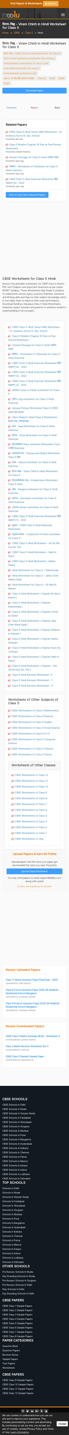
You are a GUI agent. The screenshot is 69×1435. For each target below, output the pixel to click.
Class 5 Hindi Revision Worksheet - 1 (32, 680)
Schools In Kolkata (12, 1231)
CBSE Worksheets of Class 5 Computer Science (32, 741)
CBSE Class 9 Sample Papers (17, 1380)
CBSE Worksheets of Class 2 (31, 827)
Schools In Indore (11, 1253)
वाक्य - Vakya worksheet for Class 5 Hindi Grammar (32, 464)
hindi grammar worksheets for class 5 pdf (26, 63)
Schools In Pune (10, 1218)
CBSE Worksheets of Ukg (29, 838)
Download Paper (34, 90)
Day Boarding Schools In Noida (18, 1276)
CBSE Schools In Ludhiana (16, 1174)
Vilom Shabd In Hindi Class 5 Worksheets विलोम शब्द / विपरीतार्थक (32, 419)
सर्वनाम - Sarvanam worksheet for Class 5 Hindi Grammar (32, 500)
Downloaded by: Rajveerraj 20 (20, 1060)
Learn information (19, 1432)
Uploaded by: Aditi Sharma (18, 983)
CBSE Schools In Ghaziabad (16, 1122)
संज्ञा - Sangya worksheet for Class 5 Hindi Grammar (32, 491)
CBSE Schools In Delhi (14, 1104)
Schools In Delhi (10, 1188)
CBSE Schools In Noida (14, 1109)
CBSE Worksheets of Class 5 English (31, 721)
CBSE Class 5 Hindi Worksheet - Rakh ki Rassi (32, 554)
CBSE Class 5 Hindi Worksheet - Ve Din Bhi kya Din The (34, 545)
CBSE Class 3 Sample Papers (17, 1314)
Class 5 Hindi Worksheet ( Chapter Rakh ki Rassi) (33, 658)
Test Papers (8, 1363)
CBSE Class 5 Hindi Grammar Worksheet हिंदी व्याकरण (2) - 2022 (34, 383)
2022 (6, 83)
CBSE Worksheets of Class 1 (31, 832)
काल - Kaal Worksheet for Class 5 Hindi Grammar (31, 428)
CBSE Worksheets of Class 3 (31, 821)
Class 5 (29, 32)
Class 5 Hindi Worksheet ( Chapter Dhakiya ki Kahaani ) (34, 631)
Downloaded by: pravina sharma (21, 1039)
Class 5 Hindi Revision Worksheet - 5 (32, 685)
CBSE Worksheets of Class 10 (31, 786)
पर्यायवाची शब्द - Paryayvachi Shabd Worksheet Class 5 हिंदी (34, 455)
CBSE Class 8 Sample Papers (17, 1336)
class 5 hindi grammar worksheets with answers (29, 58)
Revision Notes (10, 1354)
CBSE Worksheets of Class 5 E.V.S (30, 733)
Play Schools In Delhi (13, 1289)
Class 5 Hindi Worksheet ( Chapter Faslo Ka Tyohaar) (34, 649)
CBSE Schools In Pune (14, 1135)
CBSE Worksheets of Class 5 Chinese (32, 748)
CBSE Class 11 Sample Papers (17, 1388)
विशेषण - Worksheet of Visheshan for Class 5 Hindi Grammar (32, 168)
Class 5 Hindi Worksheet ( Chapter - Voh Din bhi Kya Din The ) (32, 667)
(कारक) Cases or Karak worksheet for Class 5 (34, 392)
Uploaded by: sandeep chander (21, 997)
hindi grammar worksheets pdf (20, 73)
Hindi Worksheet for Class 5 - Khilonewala (34, 570)
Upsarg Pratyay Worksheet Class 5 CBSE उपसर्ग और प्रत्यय (33, 410)
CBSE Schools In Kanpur (15, 1165)
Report (34, 107)
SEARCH (51, 3)
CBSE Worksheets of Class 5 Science (32, 716)
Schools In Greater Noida (15, 1197)
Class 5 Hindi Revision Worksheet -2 (31, 674)
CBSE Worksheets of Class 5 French (31, 754)
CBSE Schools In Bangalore (16, 1139)
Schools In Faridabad (13, 1201)
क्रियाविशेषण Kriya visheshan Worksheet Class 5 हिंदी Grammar (34, 446)
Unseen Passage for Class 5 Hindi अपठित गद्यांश (34, 157)
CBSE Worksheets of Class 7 (31, 804)
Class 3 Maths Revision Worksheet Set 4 (27, 1046)
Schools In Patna (11, 1240)
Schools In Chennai (12, 1236)
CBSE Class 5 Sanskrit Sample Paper (25, 1056)
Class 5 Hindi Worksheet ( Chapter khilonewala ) (29, 604)
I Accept (62, 1424)
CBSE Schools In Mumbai (15, 1130)
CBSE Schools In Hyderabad (17, 1143)
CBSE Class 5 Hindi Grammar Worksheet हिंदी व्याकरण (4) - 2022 (32, 181)
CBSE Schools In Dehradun (16, 1178)
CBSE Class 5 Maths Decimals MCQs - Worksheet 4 (33, 1036)
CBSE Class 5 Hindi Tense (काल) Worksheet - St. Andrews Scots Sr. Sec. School (34, 133)
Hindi (52, 78)
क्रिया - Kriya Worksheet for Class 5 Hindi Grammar (32, 437)
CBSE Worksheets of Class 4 (31, 815)
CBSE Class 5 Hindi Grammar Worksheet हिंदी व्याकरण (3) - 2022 (34, 374)
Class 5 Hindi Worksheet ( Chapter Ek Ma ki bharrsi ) (34, 595)
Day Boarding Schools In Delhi (18, 1293)
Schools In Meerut (12, 1244)
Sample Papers (10, 1359)
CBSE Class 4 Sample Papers (17, 1319)
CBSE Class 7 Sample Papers (17, 1332)
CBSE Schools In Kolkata (15, 1148)
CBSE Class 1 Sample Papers (17, 1306)
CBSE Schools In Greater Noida (18, 1113)
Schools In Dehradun (13, 1262)
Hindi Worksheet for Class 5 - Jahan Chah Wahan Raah (33, 577)
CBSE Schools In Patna (14, 1156)
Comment (11, 107)
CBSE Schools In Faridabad (16, 1117)
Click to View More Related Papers (27, 194)
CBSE (17, 32)
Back (57, 107)
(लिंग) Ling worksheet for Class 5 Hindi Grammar (31, 401)
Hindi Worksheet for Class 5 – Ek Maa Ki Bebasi (32, 586)
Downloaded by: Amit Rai (17, 1050)
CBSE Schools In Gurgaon (16, 1126)
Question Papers (11, 1350)
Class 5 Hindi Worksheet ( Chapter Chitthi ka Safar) (33, 613)
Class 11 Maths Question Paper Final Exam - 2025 (32, 979)
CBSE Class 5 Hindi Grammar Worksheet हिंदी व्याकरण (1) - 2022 (34, 518)
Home (5, 32)
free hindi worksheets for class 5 (21, 68)
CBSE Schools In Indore (14, 1169)
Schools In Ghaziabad (13, 1205)
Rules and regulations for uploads (35, 886)
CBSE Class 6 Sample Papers (17, 1327)
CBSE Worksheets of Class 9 (31, 792)
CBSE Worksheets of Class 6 (31, 809)
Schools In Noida (11, 1192)
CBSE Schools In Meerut (15, 1161)
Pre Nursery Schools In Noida (17, 1271)
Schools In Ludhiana (12, 1257)
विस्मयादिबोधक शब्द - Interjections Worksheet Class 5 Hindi (33, 482)
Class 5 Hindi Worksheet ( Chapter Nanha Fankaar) (33, 640)
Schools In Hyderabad (13, 1227)
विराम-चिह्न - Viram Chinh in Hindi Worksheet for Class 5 (32, 53)
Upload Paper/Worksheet (34, 871)
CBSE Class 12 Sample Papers (18, 1393)
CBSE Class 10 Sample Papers (18, 1384)
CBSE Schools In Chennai (15, 1152)
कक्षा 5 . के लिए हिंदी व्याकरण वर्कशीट (19, 78)
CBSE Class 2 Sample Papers (17, 1310)
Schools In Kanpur (11, 1249)
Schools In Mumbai (12, 1214)
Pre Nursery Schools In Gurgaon (19, 1280)
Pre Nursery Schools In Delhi (17, 1284)
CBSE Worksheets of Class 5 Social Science (35, 727)
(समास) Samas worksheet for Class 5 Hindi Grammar (33, 509)
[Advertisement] (34, 100)
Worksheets (8, 1367)
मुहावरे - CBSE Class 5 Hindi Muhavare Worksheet (30, 527)
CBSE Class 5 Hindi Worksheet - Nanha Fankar (31, 563)
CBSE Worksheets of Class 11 (31, 780)
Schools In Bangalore (13, 1223)
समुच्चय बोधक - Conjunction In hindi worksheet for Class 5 (34, 536)
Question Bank (10, 1346)
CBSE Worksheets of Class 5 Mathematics (35, 710)
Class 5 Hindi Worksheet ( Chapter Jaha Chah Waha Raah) (32, 622)
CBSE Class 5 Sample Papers (17, 1323)
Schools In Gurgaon (12, 1210)
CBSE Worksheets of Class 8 (31, 798)
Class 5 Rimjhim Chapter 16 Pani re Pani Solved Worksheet (33, 146)
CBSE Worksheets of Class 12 (31, 774)
